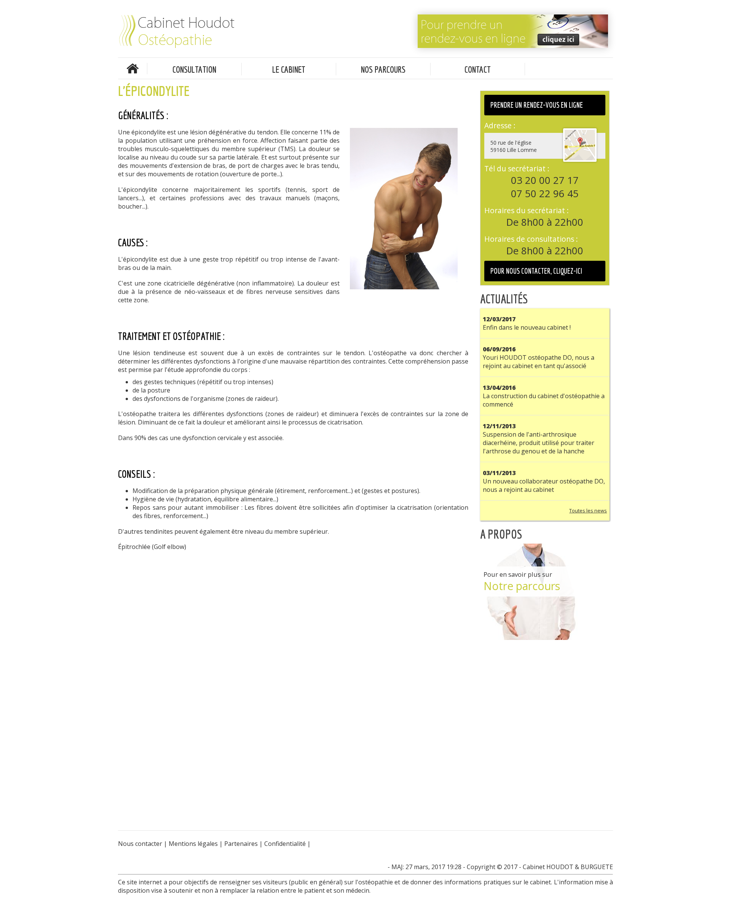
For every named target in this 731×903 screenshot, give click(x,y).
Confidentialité (285, 843)
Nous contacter (140, 843)
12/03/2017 (499, 319)
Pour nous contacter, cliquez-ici (536, 271)
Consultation (194, 69)
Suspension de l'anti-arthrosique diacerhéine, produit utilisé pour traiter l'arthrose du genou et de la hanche (538, 442)
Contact (477, 69)
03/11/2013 (499, 473)
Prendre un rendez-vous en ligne (536, 105)
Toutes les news (588, 510)
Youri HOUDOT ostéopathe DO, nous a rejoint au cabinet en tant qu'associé (538, 361)
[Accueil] (132, 71)
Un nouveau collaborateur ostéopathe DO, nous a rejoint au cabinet (544, 485)
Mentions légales (193, 843)
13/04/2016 (499, 387)
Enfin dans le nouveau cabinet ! (527, 327)
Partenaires (241, 843)
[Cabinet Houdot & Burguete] (211, 32)
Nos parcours (383, 69)
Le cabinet (288, 69)
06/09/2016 (499, 349)
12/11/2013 (499, 426)
